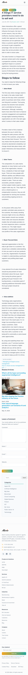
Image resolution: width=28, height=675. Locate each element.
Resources (4, 620)
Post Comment (7, 471)
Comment (5, 427)
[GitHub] (10, 554)
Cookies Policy (5, 666)
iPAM (3, 567)
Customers (4, 617)
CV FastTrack (5, 582)
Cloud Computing (9, 496)
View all (4, 605)
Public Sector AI (9, 509)
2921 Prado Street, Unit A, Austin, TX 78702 (15, 549)
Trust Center (5, 635)
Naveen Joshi (15, 21)
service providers (7, 359)
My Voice (5, 10)
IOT (5, 504)
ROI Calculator (5, 612)
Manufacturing (5, 594)
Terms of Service (15, 663)
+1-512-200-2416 (8, 544)
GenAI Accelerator (6, 579)
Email (4, 454)
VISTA (3, 562)
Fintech (6, 502)
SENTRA (4, 564)
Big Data (6, 491)
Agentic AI (4, 577)
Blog (3, 623)
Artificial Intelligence (10, 489)
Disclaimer (13, 666)
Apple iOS (7, 486)
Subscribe (14, 653)
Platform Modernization (8, 585)
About (3, 630)
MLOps (4, 587)
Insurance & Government (8, 602)
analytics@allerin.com (9, 547)
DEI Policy (20, 666)
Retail (3, 600)
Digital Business (9, 499)
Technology (12, 10)
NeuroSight (5, 570)
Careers (4, 632)
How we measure (6, 615)
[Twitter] (3, 554)
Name (4, 446)
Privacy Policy (19, 656)
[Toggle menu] (24, 2)
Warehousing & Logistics (8, 597)
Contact (4, 638)
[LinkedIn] (6, 554)
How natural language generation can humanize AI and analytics (14, 405)
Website (4, 462)
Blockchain (7, 494)
